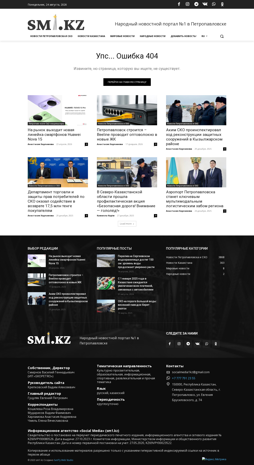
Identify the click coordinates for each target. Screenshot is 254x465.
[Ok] (222, 4)
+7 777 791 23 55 (183, 378)
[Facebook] (179, 4)
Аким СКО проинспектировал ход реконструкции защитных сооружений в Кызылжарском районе (194, 137)
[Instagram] (188, 4)
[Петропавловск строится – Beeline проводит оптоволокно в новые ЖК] (127, 110)
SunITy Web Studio (63, 460)
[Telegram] (196, 4)
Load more (126, 223)
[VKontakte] (205, 4)
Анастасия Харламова (41, 144)
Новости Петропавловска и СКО (113, 123)
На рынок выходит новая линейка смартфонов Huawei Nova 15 (54, 134)
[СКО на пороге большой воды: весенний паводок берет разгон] (106, 306)
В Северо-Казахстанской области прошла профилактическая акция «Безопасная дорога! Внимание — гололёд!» (126, 201)
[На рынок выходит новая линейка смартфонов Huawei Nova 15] (58, 110)
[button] (221, 36)
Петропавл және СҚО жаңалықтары (46, 123)
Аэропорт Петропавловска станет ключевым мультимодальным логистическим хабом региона (194, 199)
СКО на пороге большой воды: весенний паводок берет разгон (137, 305)
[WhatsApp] (214, 4)
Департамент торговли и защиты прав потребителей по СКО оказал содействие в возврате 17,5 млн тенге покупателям (56, 201)
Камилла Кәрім (106, 215)
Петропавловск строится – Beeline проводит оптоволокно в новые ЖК (127, 134)
